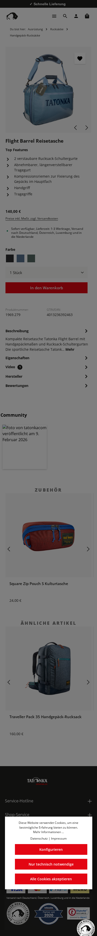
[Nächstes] (86, 127)
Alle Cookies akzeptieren (51, 879)
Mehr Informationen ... (48, 832)
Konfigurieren (51, 849)
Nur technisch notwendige (51, 864)
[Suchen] (65, 16)
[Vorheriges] (76, 127)
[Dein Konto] (76, 16)
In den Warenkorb (46, 287)
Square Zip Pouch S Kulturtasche (38, 583)
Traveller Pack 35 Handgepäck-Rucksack (45, 716)
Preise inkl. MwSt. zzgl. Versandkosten (31, 218)
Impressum (59, 838)
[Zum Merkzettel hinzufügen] (80, 58)
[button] (24, 447)
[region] (48, 90)
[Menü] (54, 16)
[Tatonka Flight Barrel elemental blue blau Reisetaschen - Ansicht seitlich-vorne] (48, 90)
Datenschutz (39, 838)
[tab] (47, 339)
